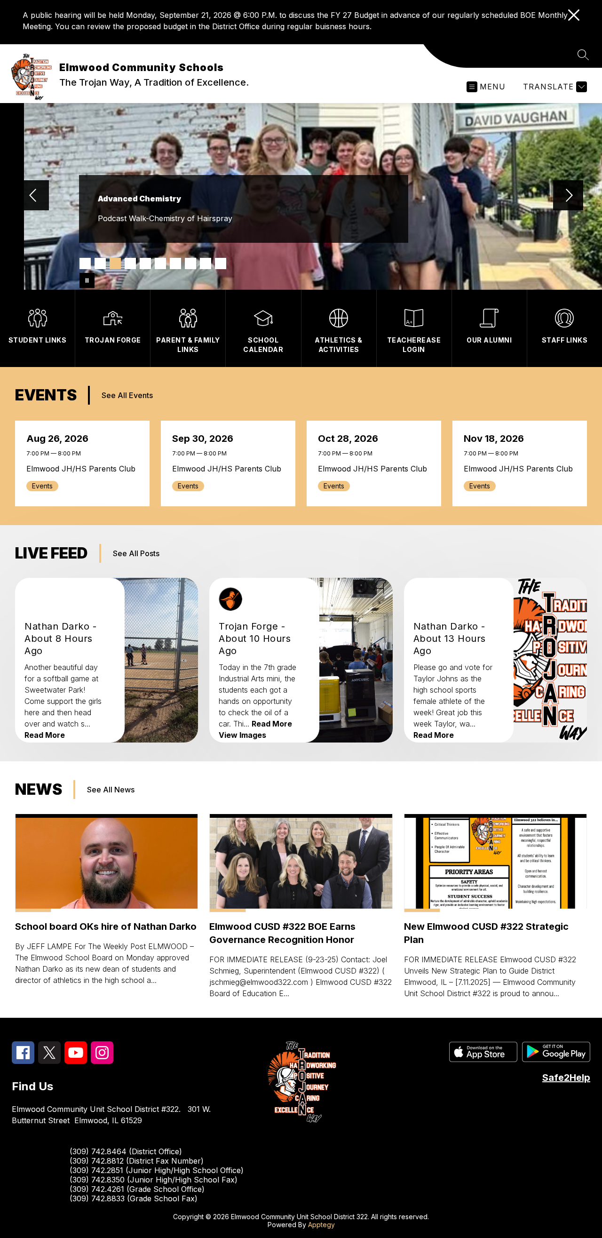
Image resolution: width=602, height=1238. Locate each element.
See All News (111, 789)
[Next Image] (568, 196)
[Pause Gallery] (87, 280)
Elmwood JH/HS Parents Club (82, 468)
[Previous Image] (34, 196)
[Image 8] (190, 263)
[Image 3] (115, 263)
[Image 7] (175, 263)
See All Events (127, 395)
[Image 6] (160, 263)
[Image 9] (205, 263)
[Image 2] (100, 263)
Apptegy (321, 1225)
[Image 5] (145, 263)
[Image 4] (130, 263)
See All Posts (136, 553)
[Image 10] (220, 263)
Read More (44, 735)
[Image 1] (85, 263)
